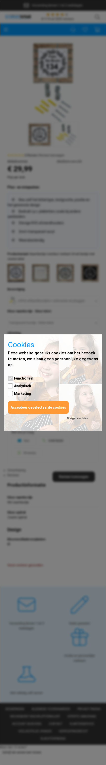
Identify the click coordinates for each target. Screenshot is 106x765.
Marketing (22, 394)
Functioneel (23, 378)
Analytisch (22, 386)
